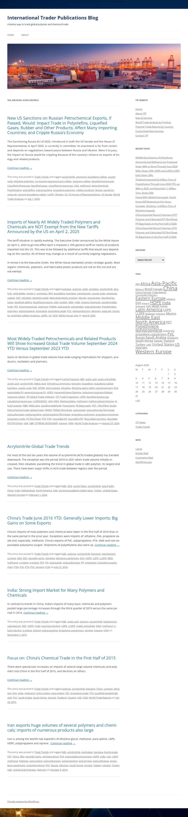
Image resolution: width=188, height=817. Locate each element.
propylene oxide (57, 311)
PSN (16, 567)
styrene (40, 567)
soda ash (12, 194)
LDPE (83, 396)
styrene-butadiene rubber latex (76, 490)
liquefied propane (43, 302)
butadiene (59, 293)
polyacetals (64, 306)
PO (46, 562)
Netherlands (28, 490)
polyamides (77, 306)
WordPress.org (143, 462)
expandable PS (15, 392)
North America (44, 490)
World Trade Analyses (86, 423)
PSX (22, 567)
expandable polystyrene (78, 756)
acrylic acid (13, 383)
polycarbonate (93, 306)
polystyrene (85, 761)
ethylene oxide (40, 298)
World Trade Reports (100, 697)
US (65, 194)
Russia (98, 190)
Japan (156, 306)
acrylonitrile (68, 176)
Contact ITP (141, 135)
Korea (163, 306)
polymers (12, 311)
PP (82, 562)
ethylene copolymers (67, 558)
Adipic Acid (40, 383)
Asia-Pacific (108, 486)
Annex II (30, 293)
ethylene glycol (50, 756)
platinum (43, 306)
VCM (55, 315)
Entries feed (141, 453)
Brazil (148, 289)
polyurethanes (101, 761)
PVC (69, 311)
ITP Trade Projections (67, 396)
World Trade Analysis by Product (153, 122)
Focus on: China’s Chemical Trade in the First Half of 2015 (61, 658)
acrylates (94, 289)
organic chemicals (90, 302)
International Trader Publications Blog (52, 17)
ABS (82, 379)
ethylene (26, 298)
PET (16, 306)
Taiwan (97, 765)
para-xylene (57, 693)
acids (85, 289)
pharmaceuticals (28, 306)
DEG (19, 558)
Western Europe (16, 495)
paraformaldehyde (51, 405)
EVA (116, 388)
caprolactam (84, 293)
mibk (77, 302)
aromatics (42, 293)
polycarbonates (15, 414)
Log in (138, 448)
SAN (26, 423)
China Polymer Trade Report (150, 292)
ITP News (140, 422)
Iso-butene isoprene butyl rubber (53, 181)
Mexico (171, 313)
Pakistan (23, 761)
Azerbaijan (87, 752)
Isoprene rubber (82, 181)
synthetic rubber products (25, 315)
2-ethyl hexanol (70, 379)
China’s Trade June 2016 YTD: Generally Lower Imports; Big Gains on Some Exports (62, 520)
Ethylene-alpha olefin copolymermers (92, 388)
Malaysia (150, 313)
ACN (69, 486)
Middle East (147, 317)
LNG (76, 185)
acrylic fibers (80, 486)
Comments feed (144, 457)
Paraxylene (69, 405)
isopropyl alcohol (50, 626)
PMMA (53, 306)
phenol (37, 630)
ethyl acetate (53, 388)
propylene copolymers (71, 630)
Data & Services (143, 118)
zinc (76, 315)
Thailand (61, 697)
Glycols (82, 298)
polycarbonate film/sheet (100, 410)
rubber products (85, 190)
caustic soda (98, 293)
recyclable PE (60, 419)
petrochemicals (100, 185)
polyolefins (29, 190)
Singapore (172, 337)
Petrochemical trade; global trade (25, 410)
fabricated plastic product (63, 298)
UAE (79, 697)
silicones (95, 311)
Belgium (139, 289)
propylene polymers (64, 190)
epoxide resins (36, 558)
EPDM (41, 388)
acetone (76, 289)
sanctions (108, 190)
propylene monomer (107, 414)
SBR (31, 423)
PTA (44, 419)
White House (66, 315)
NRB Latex (34, 405)
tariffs (50, 194)
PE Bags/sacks (83, 405)
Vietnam (41, 769)
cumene (11, 558)
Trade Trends (41, 176)
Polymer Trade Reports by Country (154, 126)
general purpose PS (35, 392)
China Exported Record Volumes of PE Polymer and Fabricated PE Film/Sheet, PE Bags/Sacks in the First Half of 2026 (156, 232)
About (25, 35)
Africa (145, 283)
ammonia (81, 176)
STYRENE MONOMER (46, 423)
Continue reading (19, 168)
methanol (85, 185)
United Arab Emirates (24, 769)
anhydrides (19, 293)
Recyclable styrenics (95, 419)
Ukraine (59, 194)
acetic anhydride (107, 379)
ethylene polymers (24, 181)
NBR (25, 405)
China (10, 490)
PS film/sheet (33, 419)
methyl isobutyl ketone (101, 401)
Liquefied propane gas (60, 185)
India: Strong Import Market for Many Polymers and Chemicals (55, 592)
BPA (50, 293)
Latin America (148, 309)
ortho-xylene (43, 693)
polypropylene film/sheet (56, 414)
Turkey (98, 490)
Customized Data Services (149, 131)
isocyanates (93, 298)
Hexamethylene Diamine (67, 392)
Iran (109, 756)
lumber (63, 302)
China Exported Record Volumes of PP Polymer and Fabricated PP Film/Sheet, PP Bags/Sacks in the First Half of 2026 (156, 219)
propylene (41, 311)
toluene (63, 423)
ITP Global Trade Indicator (40, 396)
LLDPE (103, 558)
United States (110, 490)
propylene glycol (35, 765)
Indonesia (140, 306)
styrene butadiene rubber (32, 194)
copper (11, 298)
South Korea (40, 697)
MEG (56, 401)
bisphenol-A (110, 621)
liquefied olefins (23, 302)
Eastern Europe (150, 298)
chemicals (111, 293)
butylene (71, 293)
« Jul (137, 400)
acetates (66, 289)
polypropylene (44, 190)
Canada (157, 289)
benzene (76, 383)
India (17, 490)
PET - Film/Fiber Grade (104, 405)
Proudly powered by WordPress (23, 801)
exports (145, 303)
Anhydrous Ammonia (58, 383)
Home (10, 35)
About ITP (140, 113)
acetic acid (91, 379)
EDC (18, 298)
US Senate (106, 194)
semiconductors (81, 311)
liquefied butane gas (103, 181)
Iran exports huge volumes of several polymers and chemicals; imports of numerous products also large (62, 727)
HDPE (50, 392)
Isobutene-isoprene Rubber (97, 392)
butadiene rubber (97, 176)
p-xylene (34, 562)
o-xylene (23, 562)
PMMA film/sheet (62, 410)
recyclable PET (75, 419)
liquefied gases (39, 185)
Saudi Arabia (25, 697)
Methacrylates (68, 401)
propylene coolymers (83, 414)
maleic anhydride (85, 626)
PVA (49, 419)
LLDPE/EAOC (40, 401)
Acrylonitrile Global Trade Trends (38, 446)
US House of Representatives (84, 194)
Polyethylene (14, 190)
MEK (70, 302)
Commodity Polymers (146, 295)
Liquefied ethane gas (18, 185)
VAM (70, 423)
